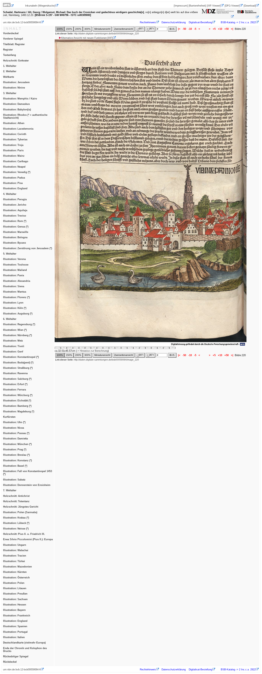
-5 (195, 28)
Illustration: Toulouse (15, 264)
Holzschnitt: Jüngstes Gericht (20, 506)
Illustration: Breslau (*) (16, 454)
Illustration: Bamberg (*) (17, 405)
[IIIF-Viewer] (214, 5)
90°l (141, 28)
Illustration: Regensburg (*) (19, 324)
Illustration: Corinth (14, 134)
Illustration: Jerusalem (16, 82)
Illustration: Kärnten (15, 572)
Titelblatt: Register (14, 44)
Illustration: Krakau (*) (16, 517)
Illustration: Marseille (15, 232)
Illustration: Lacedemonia (18, 128)
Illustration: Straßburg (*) (18, 367)
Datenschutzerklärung (173, 22)
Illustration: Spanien (15, 626)
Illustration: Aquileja (15, 210)
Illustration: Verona (14, 259)
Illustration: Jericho (14, 204)
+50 (226, 28)
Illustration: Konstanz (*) (17, 460)
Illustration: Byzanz (14, 242)
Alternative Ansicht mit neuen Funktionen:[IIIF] (87, 37)
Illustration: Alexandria (16, 281)
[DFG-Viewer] (232, 5)
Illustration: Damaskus (16, 104)
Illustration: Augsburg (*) (17, 313)
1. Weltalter (9, 66)
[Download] (250, 5)
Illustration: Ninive (14, 87)
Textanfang (9, 55)
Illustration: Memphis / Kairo (20, 98)
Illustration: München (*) (17, 444)
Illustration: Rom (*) (14, 221)
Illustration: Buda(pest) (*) (18, 362)
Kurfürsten (9, 416)
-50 (184, 28)
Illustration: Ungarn (14, 544)
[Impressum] (181, 5)
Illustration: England (15, 188)
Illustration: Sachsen (15, 599)
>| (232, 28)
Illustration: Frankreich (16, 615)
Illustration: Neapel (14, 166)
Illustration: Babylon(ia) (17, 109)
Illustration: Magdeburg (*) (18, 411)
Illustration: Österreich (16, 577)
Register (8, 49)
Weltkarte (8, 76)
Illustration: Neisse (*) (16, 528)
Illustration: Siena (13, 286)
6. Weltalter (9, 319)
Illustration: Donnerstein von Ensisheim (26, 485)
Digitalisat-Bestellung (200, 22)
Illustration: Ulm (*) (14, 422)
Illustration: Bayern (14, 610)
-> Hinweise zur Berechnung (92, 350)
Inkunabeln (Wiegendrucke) (40, 5)
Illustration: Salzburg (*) (17, 378)
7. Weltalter (9, 490)
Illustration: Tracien (14, 555)
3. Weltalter (9, 93)
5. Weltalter (9, 253)
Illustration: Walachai (15, 550)
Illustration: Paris (13, 150)
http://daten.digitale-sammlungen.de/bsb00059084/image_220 (106, 33)
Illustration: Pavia (13, 275)
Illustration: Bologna (15, 237)
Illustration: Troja (13, 145)
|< (179, 28)
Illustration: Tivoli (13, 346)
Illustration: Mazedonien (17, 566)
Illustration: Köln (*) (14, 308)
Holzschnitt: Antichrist (16, 496)
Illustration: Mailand (15, 270)
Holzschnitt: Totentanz (16, 501)
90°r (151, 28)
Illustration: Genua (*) (15, 226)
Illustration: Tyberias (15, 139)
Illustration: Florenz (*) (16, 297)
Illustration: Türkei (14, 561)
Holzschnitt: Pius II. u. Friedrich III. (24, 534)
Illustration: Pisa (13, 183)
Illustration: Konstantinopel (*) (21, 357)
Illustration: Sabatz (14, 479)
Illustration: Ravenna (15, 373)
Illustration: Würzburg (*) (17, 395)
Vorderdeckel (11, 33)
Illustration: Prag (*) (14, 449)
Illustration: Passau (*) (16, 433)
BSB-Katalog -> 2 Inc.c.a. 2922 (238, 22)
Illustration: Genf (13, 351)
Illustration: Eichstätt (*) (17, 400)
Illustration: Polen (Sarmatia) (20, 512)
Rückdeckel (10, 661)
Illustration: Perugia (15, 199)
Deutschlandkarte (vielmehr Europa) (24, 642)
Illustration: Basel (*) (15, 465)
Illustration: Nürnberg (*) (17, 335)
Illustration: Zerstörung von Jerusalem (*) (27, 248)
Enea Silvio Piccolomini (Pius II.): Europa (28, 539)
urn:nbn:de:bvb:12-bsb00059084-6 (22, 22)
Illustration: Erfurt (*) (15, 384)
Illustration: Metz (13, 340)
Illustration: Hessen (14, 604)
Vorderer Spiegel (13, 38)
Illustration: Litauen (14, 588)
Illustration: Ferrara (14, 389)
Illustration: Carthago (15, 161)
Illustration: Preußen (15, 593)
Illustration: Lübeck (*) (16, 523)
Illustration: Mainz (14, 155)
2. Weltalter (9, 71)
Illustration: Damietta (15, 438)
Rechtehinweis (148, 22)
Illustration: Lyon (13, 302)
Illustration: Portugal (15, 631)
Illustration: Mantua (14, 291)
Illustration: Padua (14, 177)
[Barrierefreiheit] (197, 5)
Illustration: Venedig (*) (16, 172)
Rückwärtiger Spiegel (15, 656)
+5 (214, 28)
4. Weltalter (9, 194)
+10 (220, 28)
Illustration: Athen (13, 123)
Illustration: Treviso (14, 215)
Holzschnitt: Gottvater (16, 60)
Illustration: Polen (13, 582)
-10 (190, 28)
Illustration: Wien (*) (15, 329)
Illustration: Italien (14, 637)
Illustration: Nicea (13, 427)
